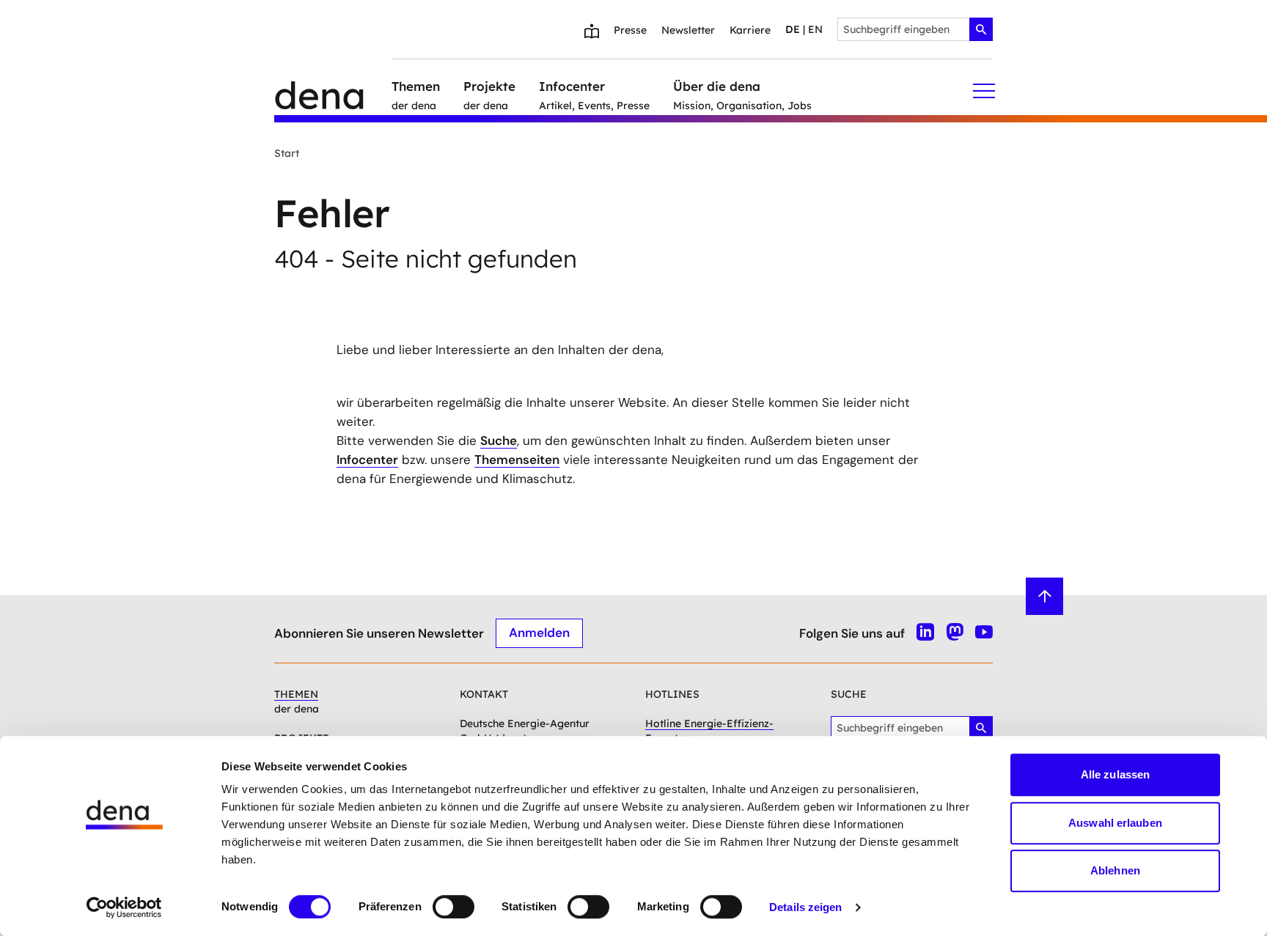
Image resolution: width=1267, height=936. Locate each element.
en (815, 29)
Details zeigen (805, 907)
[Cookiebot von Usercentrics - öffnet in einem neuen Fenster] (124, 907)
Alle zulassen (1115, 774)
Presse (630, 30)
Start (286, 153)
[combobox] (915, 29)
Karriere (750, 30)
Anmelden (539, 632)
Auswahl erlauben (1115, 823)
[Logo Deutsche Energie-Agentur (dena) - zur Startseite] (333, 90)
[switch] (453, 906)
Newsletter (688, 30)
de (792, 29)
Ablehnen (1115, 870)
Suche (498, 440)
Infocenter (367, 460)
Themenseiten (516, 460)
